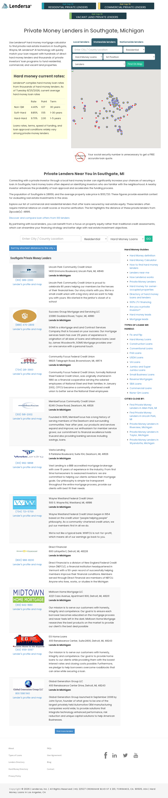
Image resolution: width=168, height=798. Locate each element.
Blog (49, 762)
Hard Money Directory (18, 769)
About (11, 748)
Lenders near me (139, 272)
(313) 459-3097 (24, 649)
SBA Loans (136, 383)
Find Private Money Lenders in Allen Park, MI (143, 406)
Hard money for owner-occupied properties (144, 288)
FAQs (49, 748)
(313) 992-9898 (24, 463)
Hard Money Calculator (143, 260)
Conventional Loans (141, 348)
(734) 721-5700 (24, 511)
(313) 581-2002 (24, 414)
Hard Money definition (142, 255)
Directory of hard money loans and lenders (144, 295)
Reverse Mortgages (141, 379)
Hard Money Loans (140, 339)
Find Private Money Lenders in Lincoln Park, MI (143, 416)
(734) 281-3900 (24, 369)
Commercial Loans (141, 388)
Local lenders (81, 42)
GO (148, 239)
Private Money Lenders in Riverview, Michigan (144, 425)
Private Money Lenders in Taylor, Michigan (144, 433)
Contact (50, 769)
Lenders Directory (16, 762)
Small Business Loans (142, 374)
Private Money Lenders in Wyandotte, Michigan (144, 441)
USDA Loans (136, 357)
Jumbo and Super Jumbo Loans (140, 368)
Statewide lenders (104, 42)
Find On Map (135, 64)
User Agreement (54, 755)
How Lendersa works (142, 277)
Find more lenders (65, 731)
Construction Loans (141, 343)
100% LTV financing (140, 302)
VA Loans (135, 362)
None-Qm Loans (139, 392)
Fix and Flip (136, 334)
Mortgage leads (139, 319)
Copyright (15, 789)
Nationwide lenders (131, 42)
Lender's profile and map (27, 284)
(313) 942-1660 (24, 605)
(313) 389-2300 (24, 280)
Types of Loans (15, 755)
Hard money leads (140, 314)
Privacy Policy (15, 776)
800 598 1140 (22, 693)
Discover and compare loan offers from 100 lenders (39, 218)
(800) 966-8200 (24, 560)
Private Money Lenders (143, 281)
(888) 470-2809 (24, 324)
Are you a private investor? (140, 308)
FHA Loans (135, 353)
